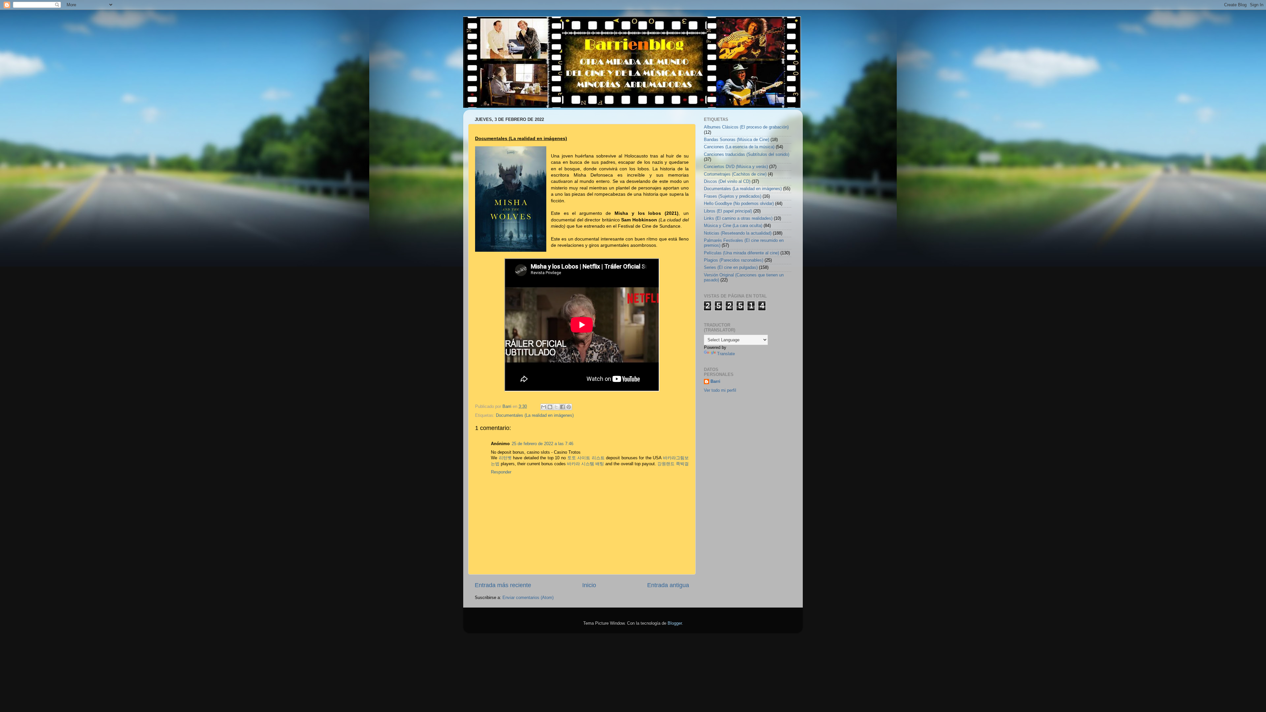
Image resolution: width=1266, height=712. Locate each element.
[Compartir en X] (556, 407)
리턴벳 (505, 458)
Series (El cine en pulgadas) (731, 267)
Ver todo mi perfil (720, 390)
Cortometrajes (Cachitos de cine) (735, 174)
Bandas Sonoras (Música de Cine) (736, 139)
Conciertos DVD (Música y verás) (736, 166)
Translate (726, 354)
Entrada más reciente (503, 585)
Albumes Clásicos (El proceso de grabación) (746, 127)
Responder (501, 472)
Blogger (675, 623)
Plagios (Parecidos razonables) (733, 260)
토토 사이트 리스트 (586, 458)
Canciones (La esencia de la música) (739, 147)
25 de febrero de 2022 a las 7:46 (542, 443)
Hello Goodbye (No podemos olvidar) (739, 203)
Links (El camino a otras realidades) (738, 218)
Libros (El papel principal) (728, 211)
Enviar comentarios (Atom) (528, 597)
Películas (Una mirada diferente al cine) (741, 253)
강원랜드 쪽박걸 (673, 464)
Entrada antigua (668, 585)
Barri (715, 381)
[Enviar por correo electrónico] (543, 407)
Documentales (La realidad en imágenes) (535, 415)
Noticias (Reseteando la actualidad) (737, 233)
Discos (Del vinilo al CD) (727, 181)
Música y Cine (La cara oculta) (733, 225)
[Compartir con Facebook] (562, 407)
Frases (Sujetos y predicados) (732, 196)
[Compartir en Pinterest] (568, 407)
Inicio (589, 585)
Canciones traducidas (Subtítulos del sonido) (746, 154)
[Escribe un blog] (550, 407)
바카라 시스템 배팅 (585, 464)
